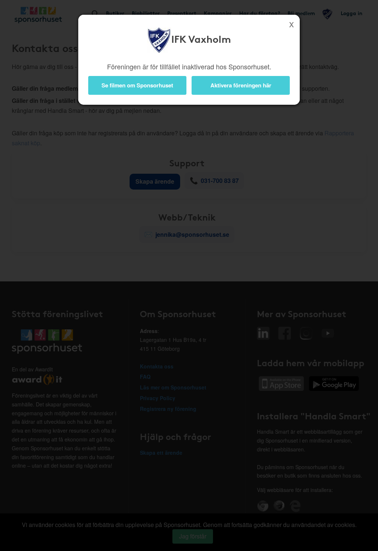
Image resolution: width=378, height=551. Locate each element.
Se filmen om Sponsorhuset (137, 85)
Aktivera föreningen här (240, 85)
